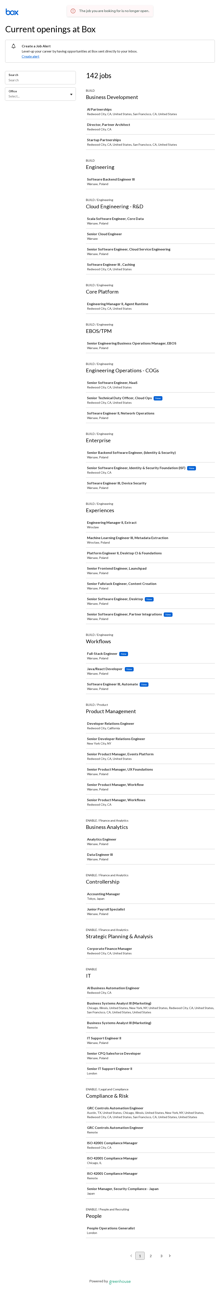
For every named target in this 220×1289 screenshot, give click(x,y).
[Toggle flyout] (71, 94)
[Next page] (170, 1256)
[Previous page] (131, 1256)
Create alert (30, 56)
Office (13, 91)
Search (13, 75)
